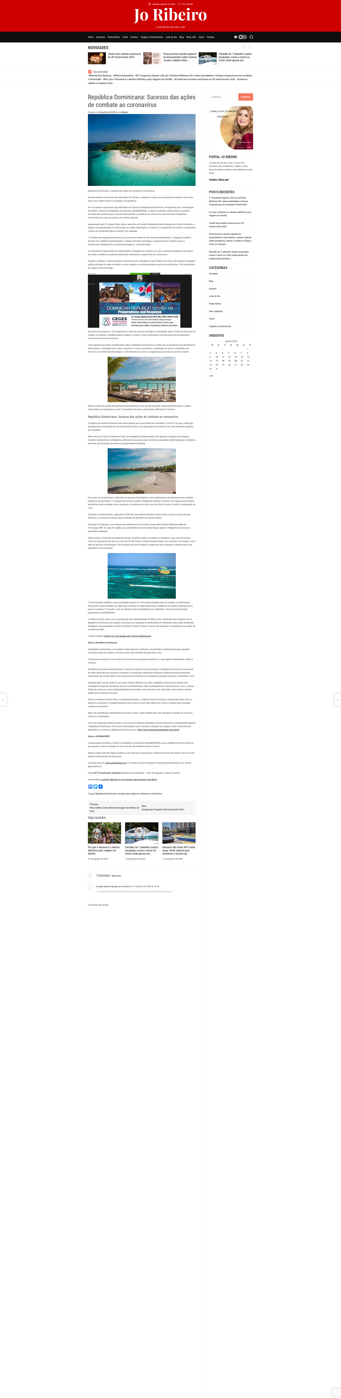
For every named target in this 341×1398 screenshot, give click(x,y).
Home (91, 37)
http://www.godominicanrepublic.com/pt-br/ (158, 730)
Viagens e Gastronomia (152, 37)
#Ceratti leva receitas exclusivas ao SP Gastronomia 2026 (205, 79)
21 (242, 361)
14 (242, 357)
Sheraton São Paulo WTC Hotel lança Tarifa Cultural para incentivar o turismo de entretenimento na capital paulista (178, 854)
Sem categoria (216, 311)
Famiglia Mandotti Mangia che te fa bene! (113, 886)
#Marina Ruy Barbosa (100, 75)
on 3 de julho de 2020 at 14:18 (145, 886)
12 (229, 357)
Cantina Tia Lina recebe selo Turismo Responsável (127, 636)
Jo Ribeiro (170, 14)
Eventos (134, 37)
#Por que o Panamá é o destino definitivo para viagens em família (138, 79)
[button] (249, 47)
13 (235, 357)
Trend (125, 37)
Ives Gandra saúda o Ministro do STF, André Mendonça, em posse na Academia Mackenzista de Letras (234, 58)
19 (229, 361)
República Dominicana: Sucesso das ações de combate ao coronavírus (129, 793)
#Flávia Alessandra (123, 75)
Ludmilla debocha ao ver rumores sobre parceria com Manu (129, 779)
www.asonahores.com (115, 763)
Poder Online (114, 37)
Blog (181, 37)
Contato (210, 37)
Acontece (100, 37)
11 (223, 357)
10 (217, 357)
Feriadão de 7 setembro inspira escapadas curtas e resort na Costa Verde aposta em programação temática (179, 58)
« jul (211, 375)
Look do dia (171, 37)
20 (235, 361)
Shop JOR (191, 37)
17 (217, 361)
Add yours (116, 876)
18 (223, 361)
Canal (201, 37)
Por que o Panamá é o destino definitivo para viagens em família (104, 850)
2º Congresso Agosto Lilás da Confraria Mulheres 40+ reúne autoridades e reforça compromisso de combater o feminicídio (228, 201)
